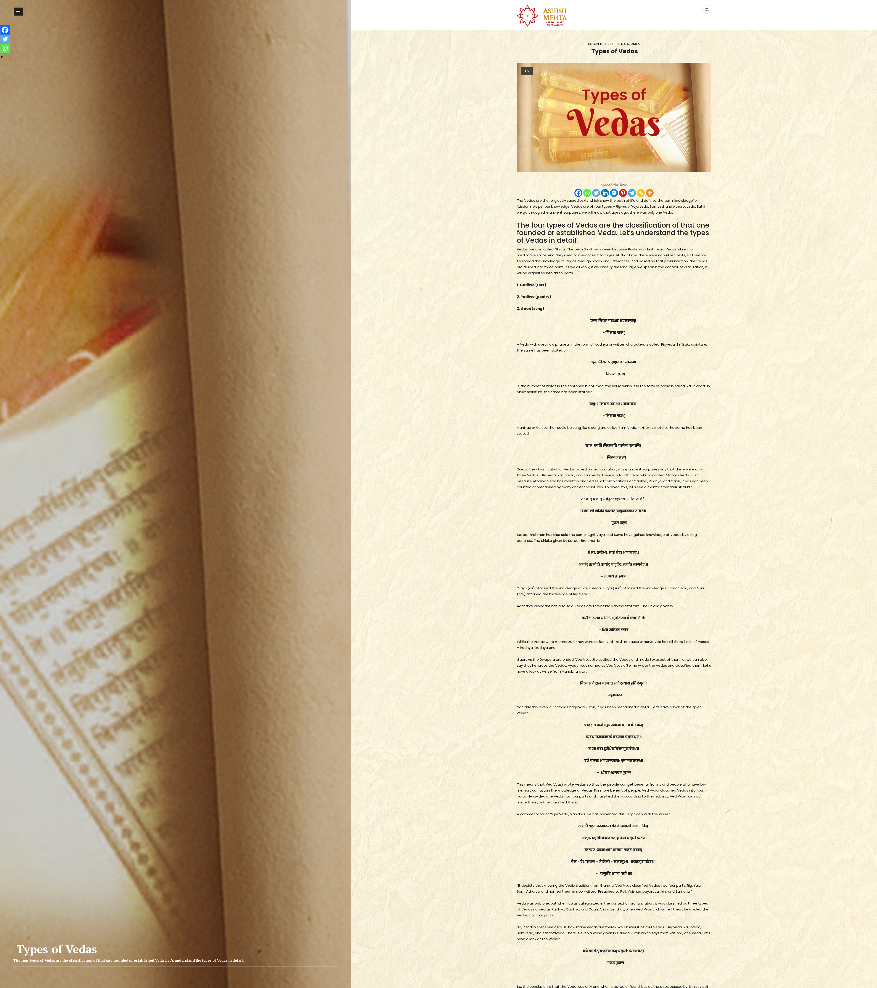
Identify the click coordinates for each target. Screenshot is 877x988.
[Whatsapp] (587, 193)
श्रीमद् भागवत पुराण (615, 772)
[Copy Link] (641, 193)
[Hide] (2, 57)
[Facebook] (578, 193)
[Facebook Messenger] (614, 193)
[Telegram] (632, 193)
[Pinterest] (623, 193)
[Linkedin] (605, 193)
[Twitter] (596, 193)
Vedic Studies (628, 44)
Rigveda (623, 206)
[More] (650, 193)
